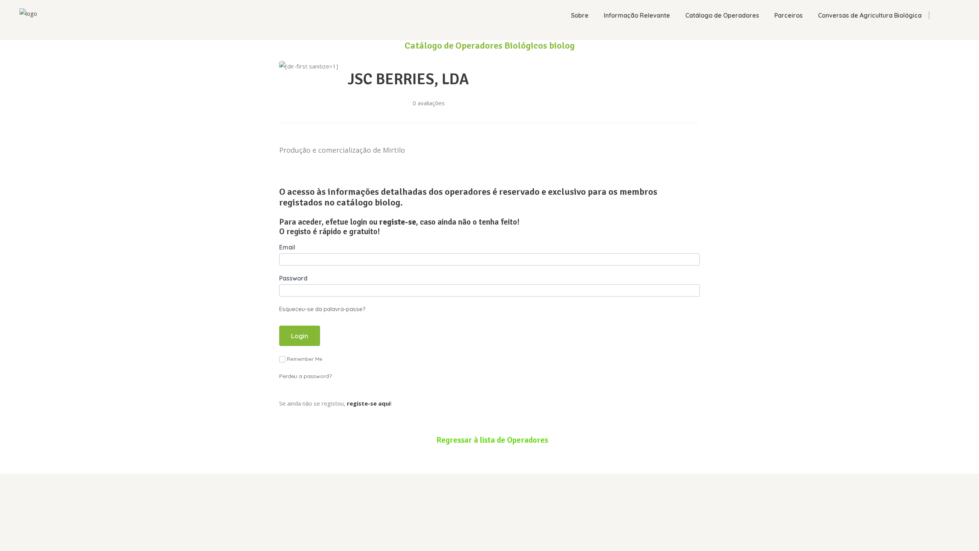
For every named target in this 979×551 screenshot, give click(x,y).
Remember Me (304, 359)
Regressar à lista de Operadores (492, 440)
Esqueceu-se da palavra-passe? (322, 309)
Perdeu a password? (305, 376)
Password (293, 278)
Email (287, 247)
